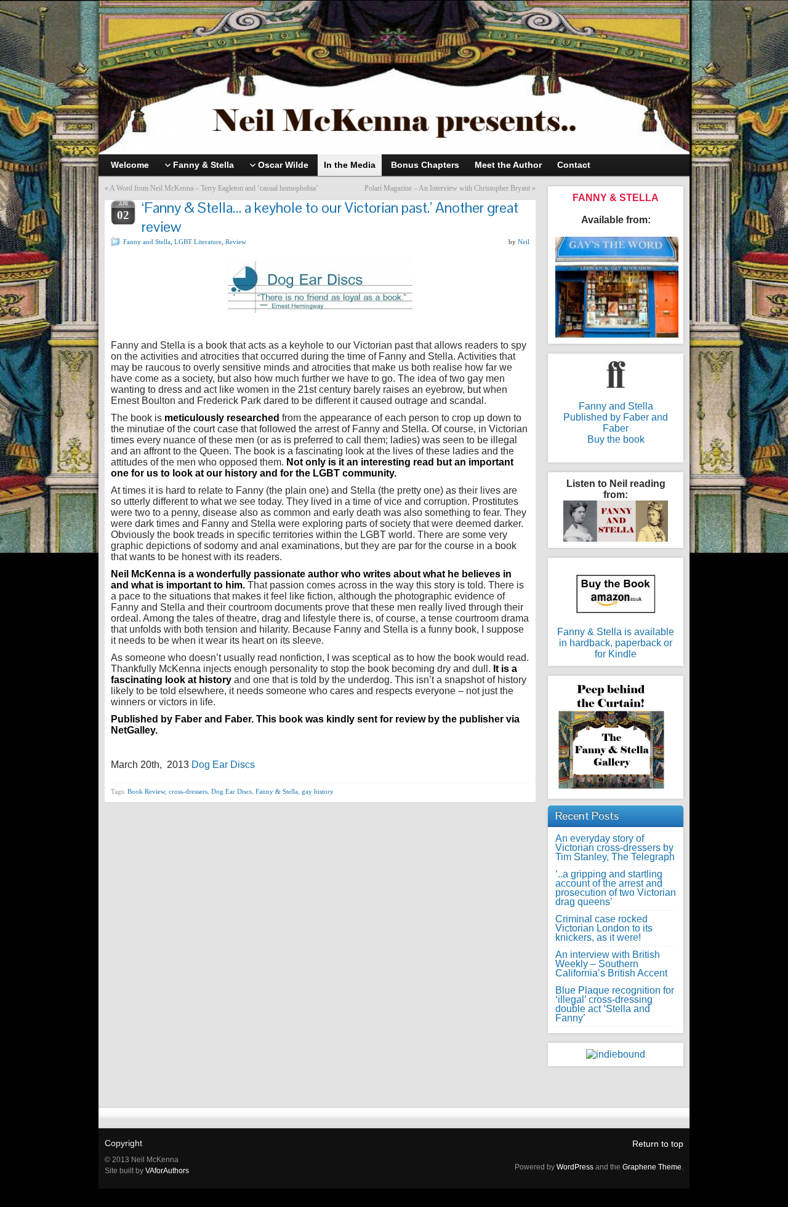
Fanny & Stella (276, 791)
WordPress (575, 1167)
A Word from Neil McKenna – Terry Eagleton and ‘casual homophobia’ (214, 188)
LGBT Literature (198, 241)
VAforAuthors (167, 1170)
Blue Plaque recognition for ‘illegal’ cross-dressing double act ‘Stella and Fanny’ (614, 1004)
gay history (318, 791)
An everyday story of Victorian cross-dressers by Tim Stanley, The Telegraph (615, 847)
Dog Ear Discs (223, 764)
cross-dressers (188, 791)
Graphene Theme (651, 1167)
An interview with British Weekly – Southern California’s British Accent (611, 963)
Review (235, 241)
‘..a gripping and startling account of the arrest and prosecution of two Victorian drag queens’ (615, 888)
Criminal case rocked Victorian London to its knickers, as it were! (604, 928)
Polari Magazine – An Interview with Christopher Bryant (447, 188)
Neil (523, 241)
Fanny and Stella (147, 241)
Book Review (146, 791)
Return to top (657, 1144)
